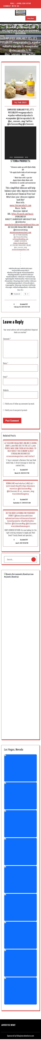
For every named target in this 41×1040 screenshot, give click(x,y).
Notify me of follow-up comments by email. (19, 403)
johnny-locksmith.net (20, 243)
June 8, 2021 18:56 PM (21, 543)
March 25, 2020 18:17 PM (21, 473)
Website (6, 390)
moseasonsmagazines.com (20, 232)
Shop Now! (30, 18)
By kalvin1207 (24, 304)
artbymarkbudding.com (20, 239)
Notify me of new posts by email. (16, 410)
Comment (7, 338)
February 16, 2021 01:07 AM (22, 307)
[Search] (33, 559)
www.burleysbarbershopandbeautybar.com (22, 225)
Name (5, 363)
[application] (20, 142)
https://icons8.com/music (22, 214)
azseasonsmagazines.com (20, 249)
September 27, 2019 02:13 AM (22, 503)
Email (5, 376)
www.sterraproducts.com (20, 205)
